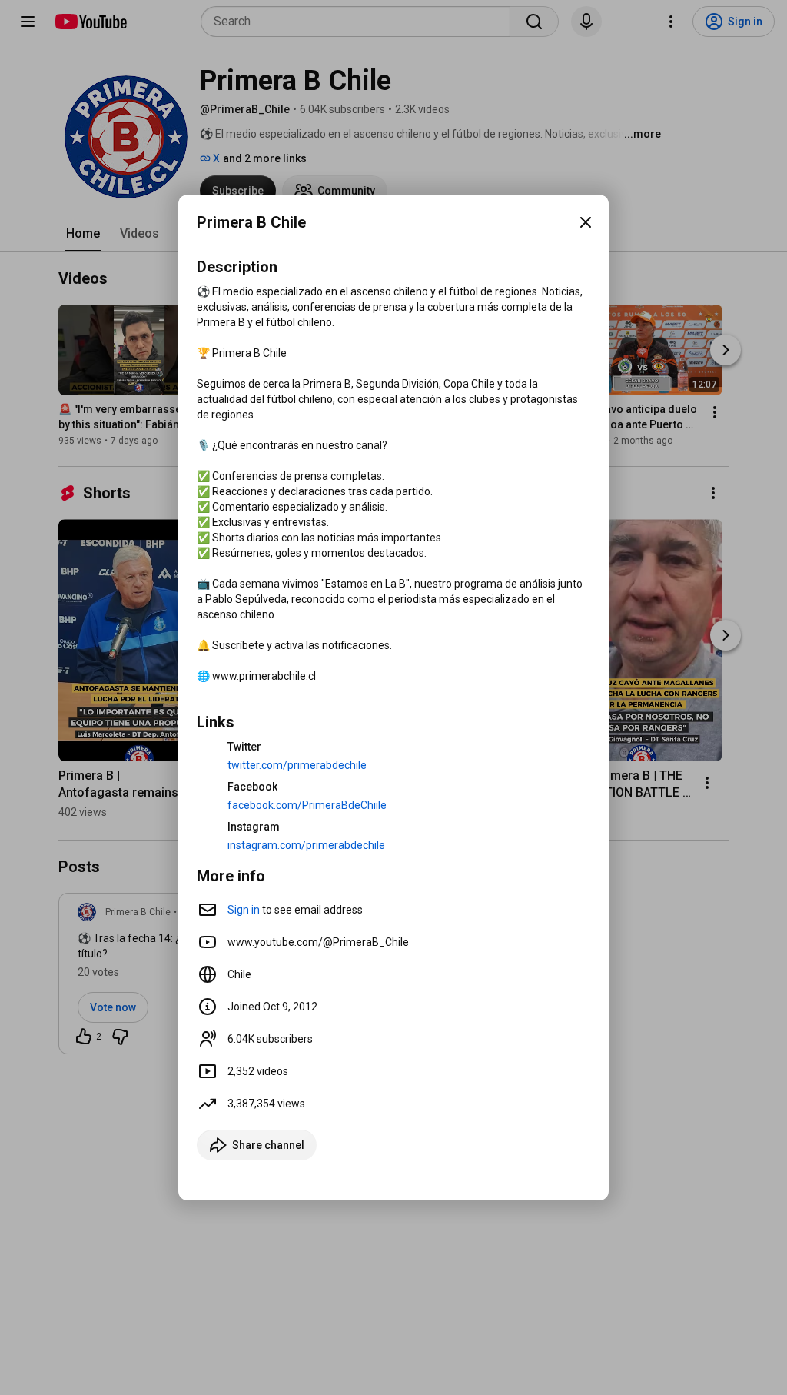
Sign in (243, 910)
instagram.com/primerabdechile (306, 845)
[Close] (585, 222)
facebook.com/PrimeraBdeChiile (307, 805)
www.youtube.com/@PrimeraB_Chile (318, 942)
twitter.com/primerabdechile (297, 765)
